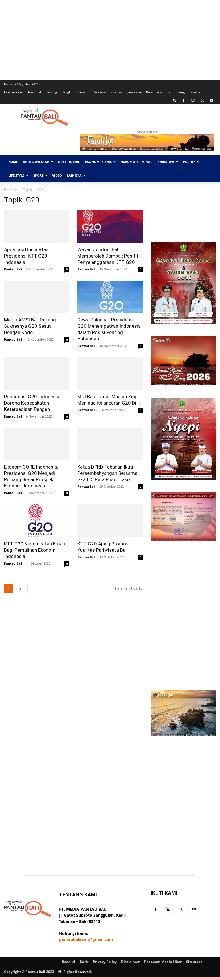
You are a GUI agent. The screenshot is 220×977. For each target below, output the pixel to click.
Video (57, 175)
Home (13, 161)
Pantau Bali (13, 269)
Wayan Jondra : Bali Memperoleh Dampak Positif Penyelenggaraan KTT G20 (108, 256)
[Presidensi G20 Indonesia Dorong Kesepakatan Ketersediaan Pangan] (36, 373)
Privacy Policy (105, 961)
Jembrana (134, 92)
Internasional (13, 92)
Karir (84, 961)
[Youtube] (211, 100)
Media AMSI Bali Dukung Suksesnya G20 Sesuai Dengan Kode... (30, 326)
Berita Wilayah (36, 161)
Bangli (66, 92)
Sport (38, 175)
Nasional (34, 92)
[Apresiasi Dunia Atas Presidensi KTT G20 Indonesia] (36, 226)
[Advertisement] (110, 40)
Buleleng (81, 92)
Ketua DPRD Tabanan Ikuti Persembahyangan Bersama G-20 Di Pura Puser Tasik (107, 473)
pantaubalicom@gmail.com (86, 939)
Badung (51, 92)
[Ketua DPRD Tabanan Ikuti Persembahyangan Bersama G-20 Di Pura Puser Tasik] (110, 444)
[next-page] (32, 588)
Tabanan (195, 92)
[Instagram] (192, 100)
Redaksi (68, 961)
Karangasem (155, 92)
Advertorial (69, 161)
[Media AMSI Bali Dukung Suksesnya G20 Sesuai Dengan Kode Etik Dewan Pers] (36, 297)
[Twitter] (202, 100)
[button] (174, 100)
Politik (189, 161)
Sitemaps (194, 961)
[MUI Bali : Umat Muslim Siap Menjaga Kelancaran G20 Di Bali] (110, 373)
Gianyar (117, 92)
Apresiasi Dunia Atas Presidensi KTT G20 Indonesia (26, 256)
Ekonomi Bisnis (98, 161)
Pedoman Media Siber (163, 961)
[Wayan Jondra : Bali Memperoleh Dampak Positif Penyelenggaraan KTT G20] (110, 226)
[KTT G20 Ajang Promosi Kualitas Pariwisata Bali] (110, 520)
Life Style (16, 175)
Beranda (11, 189)
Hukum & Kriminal (136, 161)
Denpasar (100, 92)
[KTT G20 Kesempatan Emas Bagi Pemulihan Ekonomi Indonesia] (36, 520)
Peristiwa (165, 161)
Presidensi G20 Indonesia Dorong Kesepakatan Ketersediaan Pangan (31, 403)
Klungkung (177, 92)
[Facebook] (183, 100)
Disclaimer (130, 961)
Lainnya (74, 175)
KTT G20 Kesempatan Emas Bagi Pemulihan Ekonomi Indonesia (34, 550)
